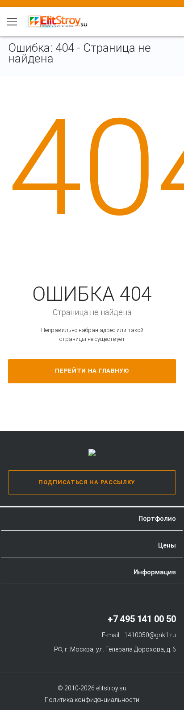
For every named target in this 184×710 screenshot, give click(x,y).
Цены (167, 545)
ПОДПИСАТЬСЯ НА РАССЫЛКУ (86, 482)
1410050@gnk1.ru (150, 635)
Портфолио (157, 519)
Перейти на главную (92, 370)
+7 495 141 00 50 (142, 619)
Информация (155, 572)
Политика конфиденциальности (92, 699)
